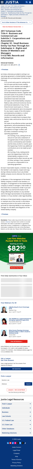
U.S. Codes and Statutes (17, 6)
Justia (2, 6)
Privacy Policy (16, 462)
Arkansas (7, 222)
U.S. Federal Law (8, 420)
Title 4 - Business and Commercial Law (11, 9)
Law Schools (6, 416)
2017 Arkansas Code (15, 7)
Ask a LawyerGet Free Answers (7, 359)
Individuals (6, 408)
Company (16, 453)
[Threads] (18, 443)
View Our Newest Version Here (12, 27)
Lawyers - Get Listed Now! (16, 390)
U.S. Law (7, 6)
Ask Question (16, 369)
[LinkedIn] (8, 443)
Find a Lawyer (6, 376)
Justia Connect (16, 447)
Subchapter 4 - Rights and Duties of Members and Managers (14, 15)
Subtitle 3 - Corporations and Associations (12, 11)
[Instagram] (15, 443)
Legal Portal (16, 450)
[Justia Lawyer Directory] (25, 443)
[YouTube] (10, 443)
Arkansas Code (5, 7)
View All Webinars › (16, 341)
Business (5, 412)
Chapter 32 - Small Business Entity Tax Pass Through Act (16, 13)
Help (16, 456)
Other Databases (8, 429)
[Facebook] (13, 443)
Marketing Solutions (9, 433)
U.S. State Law (7, 425)
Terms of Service (16, 459)
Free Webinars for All (8, 303)
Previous (5, 69)
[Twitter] (23, 443)
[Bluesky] (20, 443)
